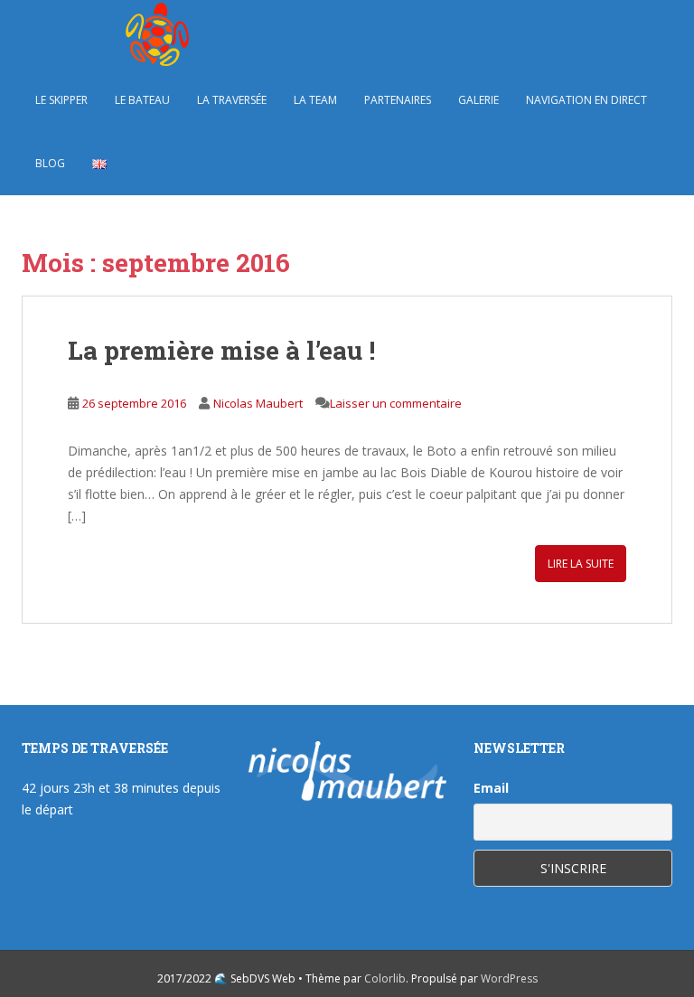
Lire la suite (581, 563)
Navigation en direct (586, 100)
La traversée (232, 100)
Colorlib (385, 978)
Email (491, 787)
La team (315, 100)
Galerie (478, 100)
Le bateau (142, 100)
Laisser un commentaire (396, 403)
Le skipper (61, 100)
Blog (50, 163)
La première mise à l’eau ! (221, 350)
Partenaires (397, 100)
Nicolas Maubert (258, 403)
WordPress (509, 978)
